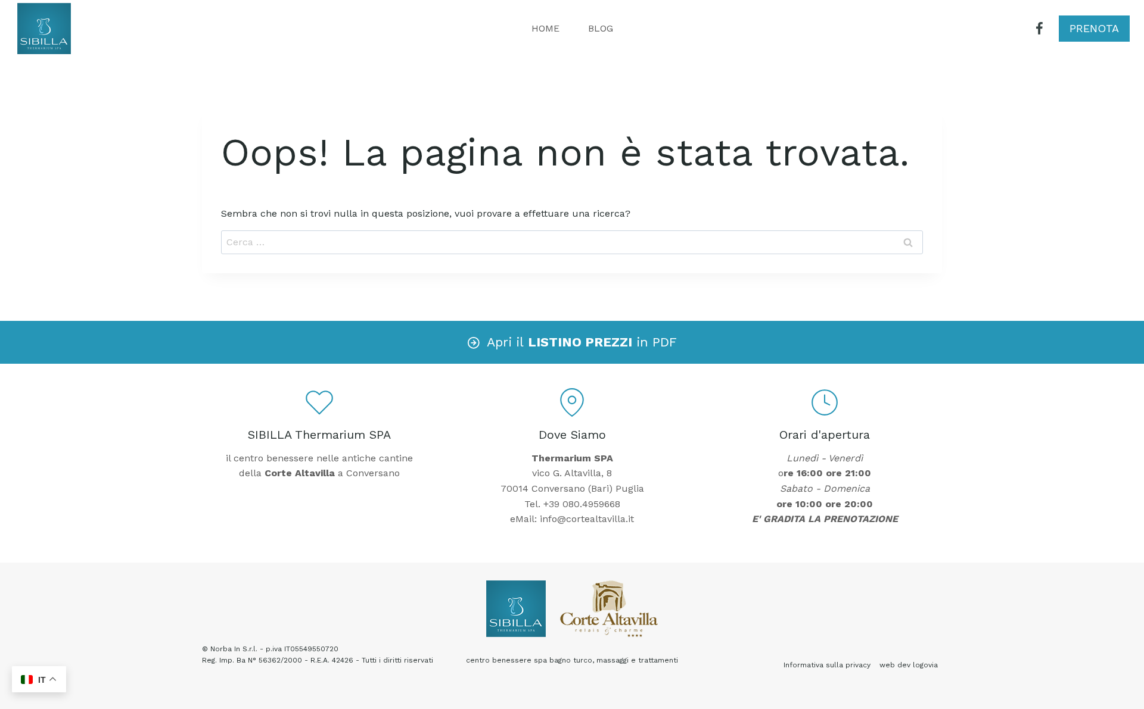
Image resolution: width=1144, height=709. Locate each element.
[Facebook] (1039, 28)
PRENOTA (1094, 28)
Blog (600, 28)
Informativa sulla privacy (827, 665)
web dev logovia (908, 665)
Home (545, 28)
